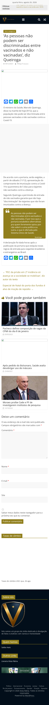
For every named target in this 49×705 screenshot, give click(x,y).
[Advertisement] (24, 148)
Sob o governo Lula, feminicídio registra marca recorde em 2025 (29, 7)
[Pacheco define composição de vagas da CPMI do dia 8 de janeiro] (25, 303)
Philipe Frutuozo (22, 64)
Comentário (8, 430)
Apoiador (44, 688)
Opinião (29, 688)
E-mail (5, 481)
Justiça (35, 686)
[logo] (13, 602)
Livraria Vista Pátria (10, 661)
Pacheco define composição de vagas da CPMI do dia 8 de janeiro (24, 330)
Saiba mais (6, 647)
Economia (27, 686)
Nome (5, 466)
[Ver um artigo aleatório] (44, 19)
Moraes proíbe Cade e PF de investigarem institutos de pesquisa (21, 404)
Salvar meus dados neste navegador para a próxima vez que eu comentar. (22, 514)
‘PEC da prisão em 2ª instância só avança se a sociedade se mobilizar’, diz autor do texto (24, 276)
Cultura (41, 686)
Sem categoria (10, 31)
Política (8, 686)
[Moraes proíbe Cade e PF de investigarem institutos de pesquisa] (25, 377)
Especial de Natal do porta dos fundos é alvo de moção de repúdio (24, 287)
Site (3, 495)
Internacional (17, 686)
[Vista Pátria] (8, 19)
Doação (36, 688)
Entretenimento (19, 688)
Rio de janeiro (7, 688)
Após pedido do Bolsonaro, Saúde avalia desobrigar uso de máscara (24, 367)
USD (18, 581)
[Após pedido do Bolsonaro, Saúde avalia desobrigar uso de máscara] (25, 340)
